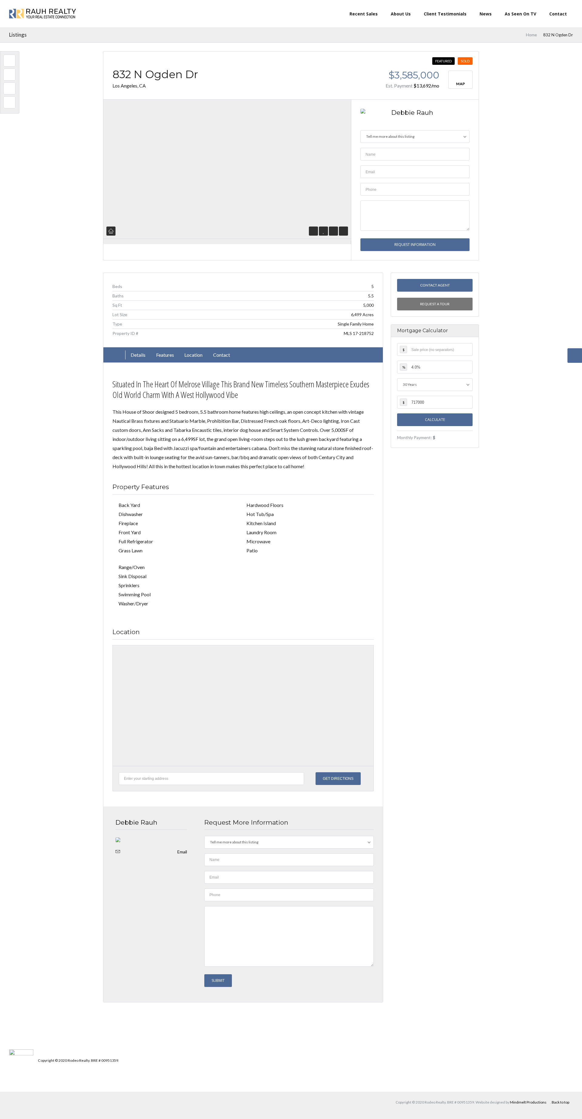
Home (531, 34)
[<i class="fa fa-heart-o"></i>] (323, 231)
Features (165, 355)
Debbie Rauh (412, 112)
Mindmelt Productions (528, 1102)
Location (193, 355)
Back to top (560, 1102)
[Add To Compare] (333, 231)
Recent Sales (364, 14)
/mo (426, 85)
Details (138, 355)
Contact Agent (435, 285)
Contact (558, 14)
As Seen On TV (520, 14)
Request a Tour (435, 304)
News (486, 14)
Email (182, 851)
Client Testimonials (445, 14)
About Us (401, 14)
